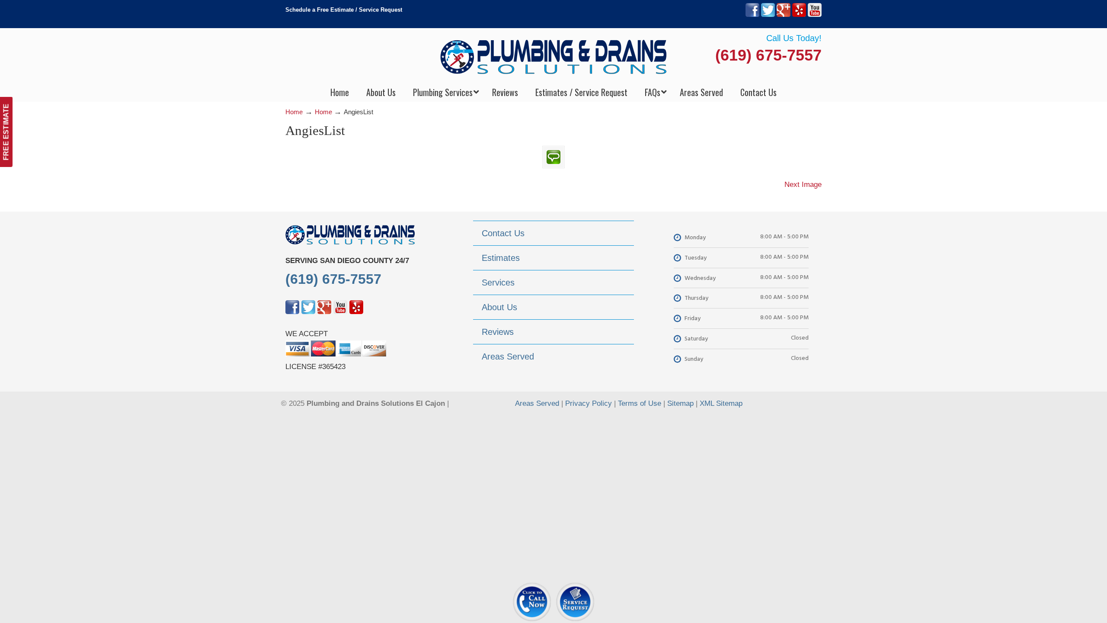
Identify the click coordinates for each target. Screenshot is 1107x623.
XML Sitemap (721, 403)
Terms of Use (639, 403)
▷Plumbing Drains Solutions (553, 56)
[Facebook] (752, 15)
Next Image (803, 184)
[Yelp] (799, 15)
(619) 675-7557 (768, 55)
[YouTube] (815, 15)
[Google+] (783, 15)
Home (294, 112)
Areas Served (537, 403)
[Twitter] (768, 15)
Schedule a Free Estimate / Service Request (343, 9)
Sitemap (680, 403)
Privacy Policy (588, 403)
